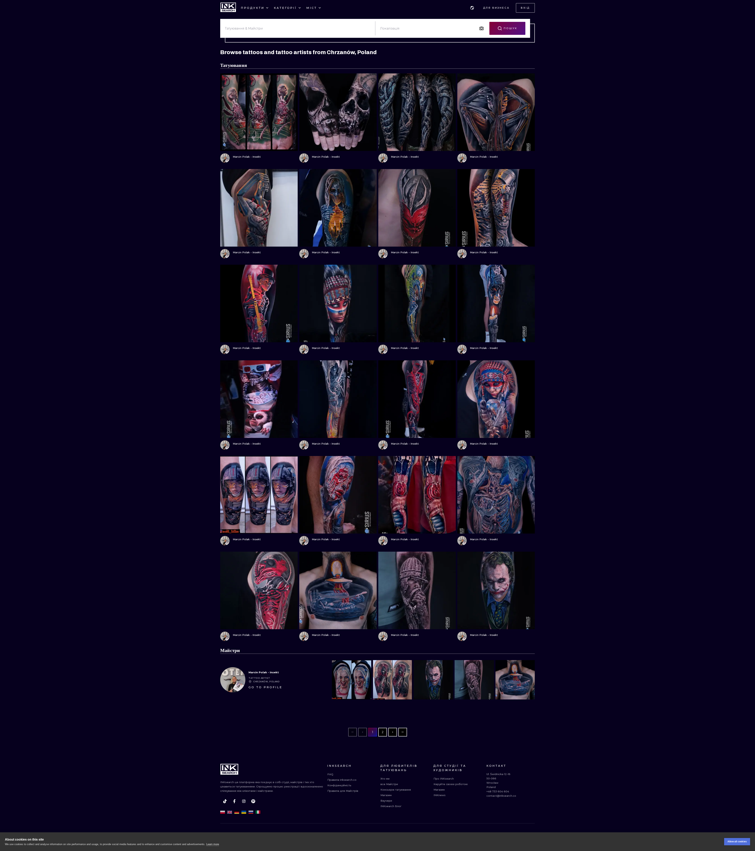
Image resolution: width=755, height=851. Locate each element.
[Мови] (472, 8)
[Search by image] (481, 28)
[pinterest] (253, 801)
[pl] (222, 812)
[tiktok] (225, 801)
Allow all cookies (737, 841)
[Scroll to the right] (528, 679)
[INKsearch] (228, 8)
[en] (229, 812)
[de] (236, 812)
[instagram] (244, 801)
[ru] (251, 812)
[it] (258, 812)
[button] (472, 8)
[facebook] (234, 801)
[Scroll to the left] (338, 679)
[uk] (243, 812)
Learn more (212, 844)
